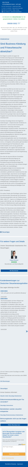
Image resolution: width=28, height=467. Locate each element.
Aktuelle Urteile (4, 396)
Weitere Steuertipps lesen (14, 424)
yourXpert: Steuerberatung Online (8, 458)
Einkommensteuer (11, 415)
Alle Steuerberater (14, 270)
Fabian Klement (14, 260)
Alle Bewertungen (5, 381)
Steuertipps (6, 232)
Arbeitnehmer (4, 39)
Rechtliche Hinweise (10, 464)
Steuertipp (11, 396)
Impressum (20, 464)
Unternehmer (9, 405)
